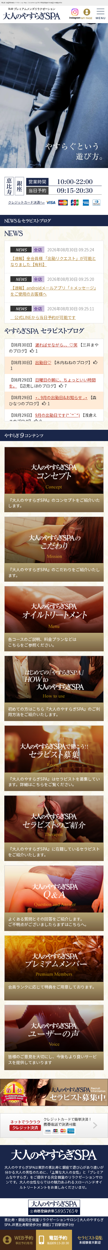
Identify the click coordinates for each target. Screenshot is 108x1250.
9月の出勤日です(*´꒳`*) (57, 415)
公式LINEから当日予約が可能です (43, 317)
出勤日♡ (43, 362)
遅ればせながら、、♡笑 (56, 345)
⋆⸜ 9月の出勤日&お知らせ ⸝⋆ (61, 397)
